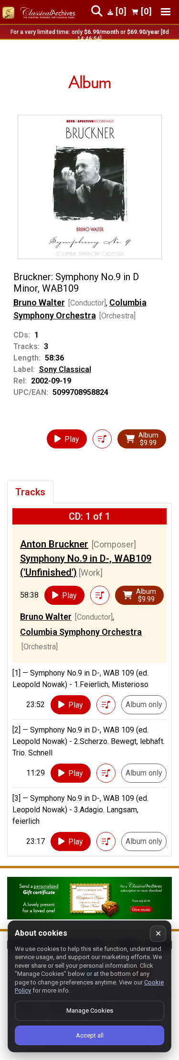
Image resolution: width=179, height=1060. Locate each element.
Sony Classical (65, 369)
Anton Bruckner (54, 544)
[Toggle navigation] (166, 11)
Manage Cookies (89, 1010)
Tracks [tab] (30, 492)
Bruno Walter (39, 302)
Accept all (90, 1035)
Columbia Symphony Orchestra (81, 632)
